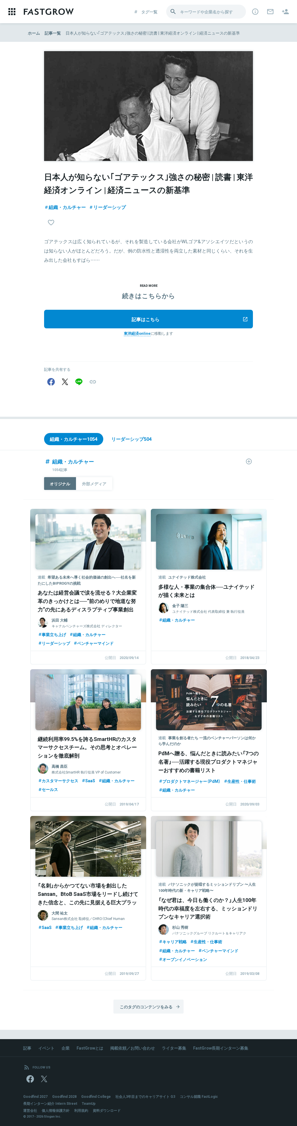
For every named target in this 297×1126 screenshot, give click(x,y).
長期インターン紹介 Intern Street (50, 1103)
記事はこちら (146, 319)
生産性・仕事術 (241, 781)
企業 (65, 1048)
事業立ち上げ (54, 634)
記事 (27, 1048)
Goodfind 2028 (64, 1096)
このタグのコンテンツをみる (146, 1006)
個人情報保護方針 (56, 1110)
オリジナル (60, 483)
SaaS (90, 780)
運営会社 (30, 1110)
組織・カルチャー (67, 206)
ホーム (34, 33)
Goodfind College (96, 1096)
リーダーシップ (109, 206)
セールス (50, 789)
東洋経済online (137, 333)
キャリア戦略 (174, 941)
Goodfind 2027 (35, 1096)
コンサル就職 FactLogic (199, 1096)
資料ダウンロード (107, 1110)
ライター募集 (174, 1048)
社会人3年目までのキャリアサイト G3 (145, 1096)
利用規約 (81, 1110)
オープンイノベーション (184, 959)
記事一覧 (53, 33)
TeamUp (88, 1103)
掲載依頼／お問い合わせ (132, 1048)
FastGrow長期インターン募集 (220, 1048)
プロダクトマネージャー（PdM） (191, 781)
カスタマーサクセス (60, 780)
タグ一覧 (149, 12)
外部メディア (94, 483)
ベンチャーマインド (95, 643)
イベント (46, 1048)
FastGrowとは (90, 1048)
